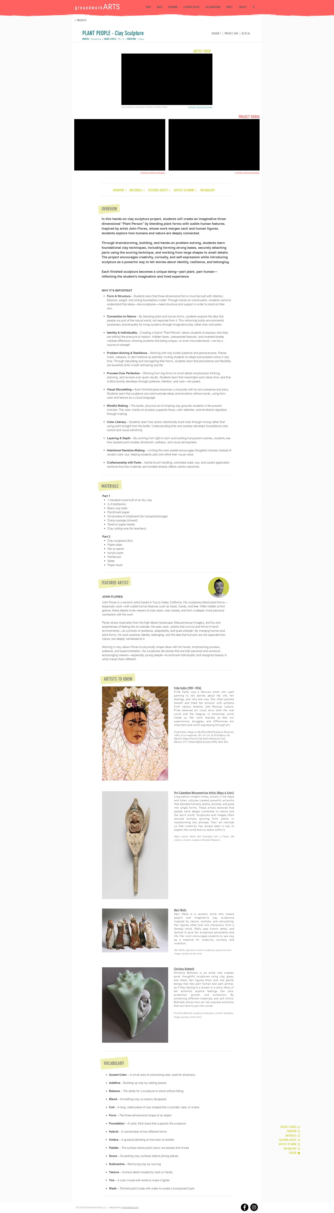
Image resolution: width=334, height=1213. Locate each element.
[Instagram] (254, 1207)
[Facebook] (244, 1207)
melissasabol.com (129, 1207)
